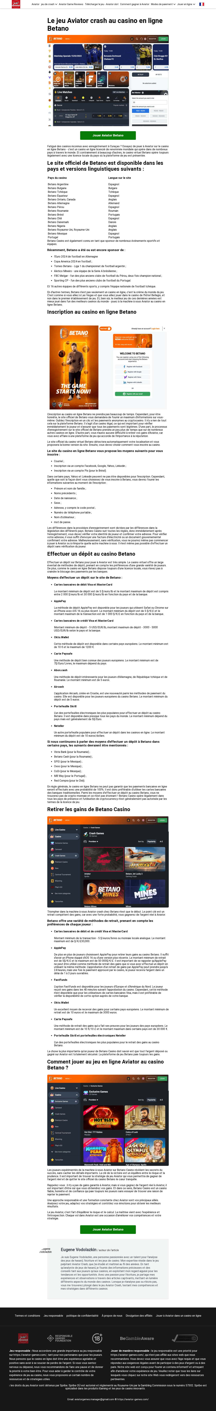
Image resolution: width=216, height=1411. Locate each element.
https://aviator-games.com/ (133, 1399)
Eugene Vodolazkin (79, 1249)
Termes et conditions (27, 1315)
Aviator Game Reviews (71, 4)
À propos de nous (112, 1315)
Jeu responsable (53, 1315)
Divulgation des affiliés (139, 1315)
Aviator (35, 4)
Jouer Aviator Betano (108, 135)
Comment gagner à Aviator (134, 4)
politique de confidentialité (82, 1315)
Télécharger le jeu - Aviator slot (101, 4)
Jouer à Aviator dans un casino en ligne (178, 1315)
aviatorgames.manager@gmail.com (95, 1399)
